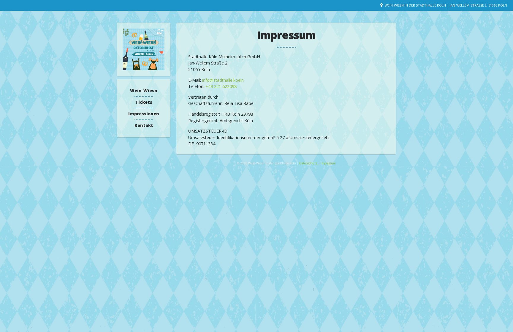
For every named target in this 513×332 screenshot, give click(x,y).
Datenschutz (308, 163)
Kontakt (143, 125)
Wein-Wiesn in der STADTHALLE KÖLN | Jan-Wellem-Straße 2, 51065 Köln (446, 5)
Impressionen (143, 114)
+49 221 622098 (221, 86)
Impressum (328, 163)
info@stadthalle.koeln (223, 80)
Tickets (143, 102)
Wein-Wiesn (143, 90)
